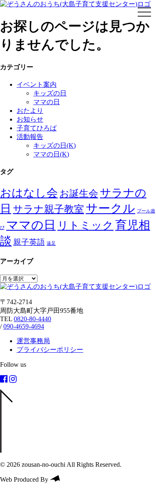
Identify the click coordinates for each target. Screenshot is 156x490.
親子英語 (29, 242)
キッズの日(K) (54, 145)
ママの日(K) (51, 154)
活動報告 (30, 136)
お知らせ (30, 119)
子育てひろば (37, 128)
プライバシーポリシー (50, 349)
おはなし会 (29, 193)
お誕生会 (78, 193)
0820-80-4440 (32, 318)
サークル (110, 208)
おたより (30, 110)
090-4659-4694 (23, 326)
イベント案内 (37, 84)
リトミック (85, 225)
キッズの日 (50, 93)
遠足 (51, 243)
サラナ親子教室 (48, 209)
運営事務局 (33, 340)
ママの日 (46, 101)
